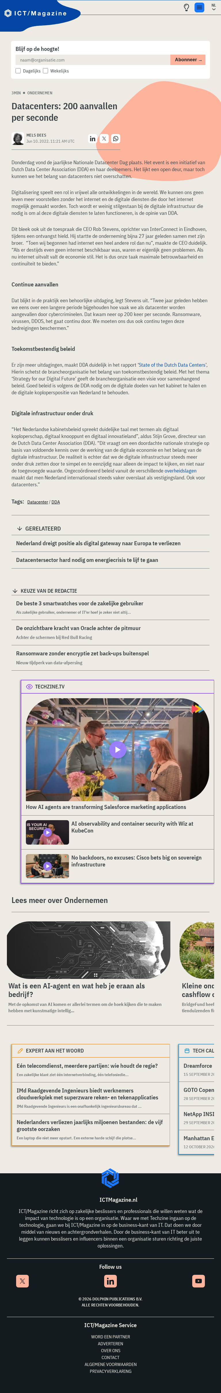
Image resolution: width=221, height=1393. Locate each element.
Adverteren (110, 1343)
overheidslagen (181, 470)
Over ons (110, 1350)
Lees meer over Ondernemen (60, 900)
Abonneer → (189, 59)
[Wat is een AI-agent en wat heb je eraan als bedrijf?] (87, 950)
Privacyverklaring (111, 1371)
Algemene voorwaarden (111, 1364)
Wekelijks (59, 71)
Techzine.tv (50, 686)
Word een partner (110, 1337)
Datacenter (37, 502)
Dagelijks (32, 71)
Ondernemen (39, 92)
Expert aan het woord (55, 1050)
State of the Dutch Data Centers (172, 364)
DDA (56, 502)
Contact (110, 1357)
